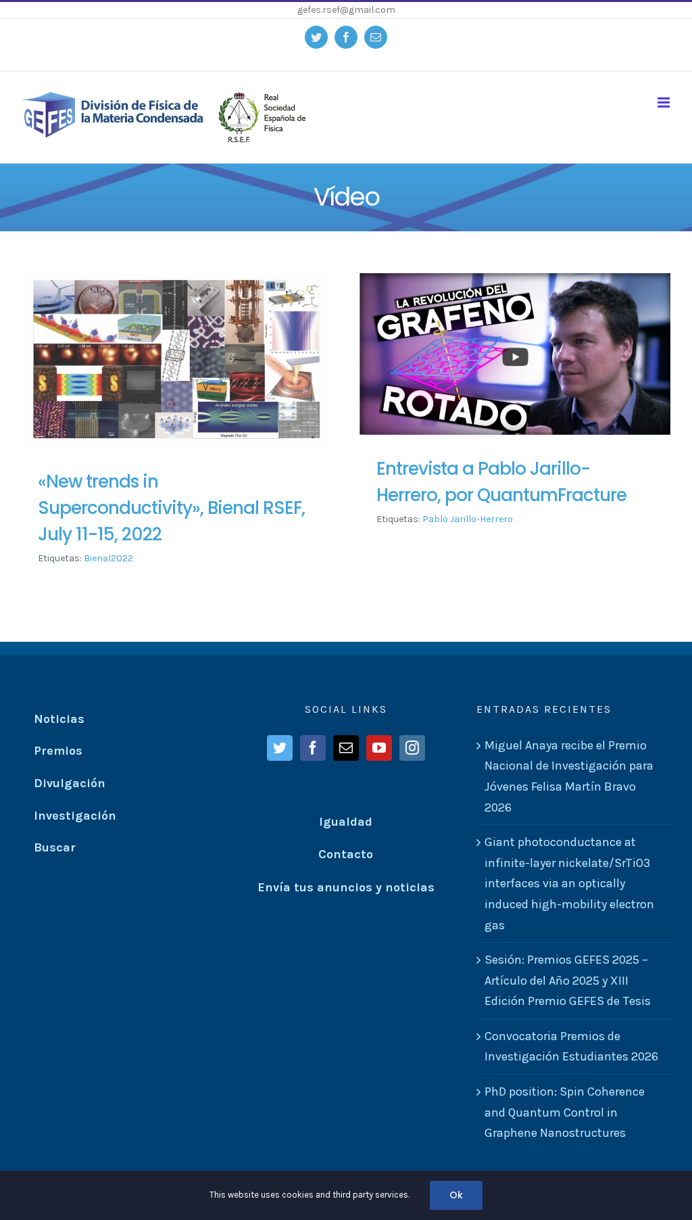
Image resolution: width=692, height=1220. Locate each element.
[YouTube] (379, 748)
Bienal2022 (108, 558)
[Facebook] (313, 748)
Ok (456, 1195)
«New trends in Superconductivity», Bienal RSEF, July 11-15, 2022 (171, 507)
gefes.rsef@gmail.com (346, 10)
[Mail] (346, 748)
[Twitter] (280, 748)
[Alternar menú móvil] (665, 102)
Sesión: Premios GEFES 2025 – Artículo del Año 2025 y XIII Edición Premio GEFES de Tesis (568, 980)
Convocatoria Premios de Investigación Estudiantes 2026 (571, 1046)
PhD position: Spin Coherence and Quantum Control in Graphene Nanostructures (565, 1112)
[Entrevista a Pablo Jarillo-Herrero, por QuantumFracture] (515, 354)
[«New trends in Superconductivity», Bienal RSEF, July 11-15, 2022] (176, 360)
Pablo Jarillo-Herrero (467, 519)
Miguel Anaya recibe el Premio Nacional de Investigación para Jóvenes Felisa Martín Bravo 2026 (569, 776)
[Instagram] (412, 748)
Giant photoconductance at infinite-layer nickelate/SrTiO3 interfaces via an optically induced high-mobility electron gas (569, 883)
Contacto (345, 854)
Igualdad (345, 821)
